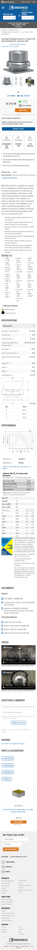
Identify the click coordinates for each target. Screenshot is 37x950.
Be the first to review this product (13, 744)
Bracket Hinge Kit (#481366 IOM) (15, 629)
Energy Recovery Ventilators (25, 885)
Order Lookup (25, 2)
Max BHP (4, 501)
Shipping (6, 946)
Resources (5, 908)
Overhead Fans (4, 890)
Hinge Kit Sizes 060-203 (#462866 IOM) (16, 626)
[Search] (14, 18)
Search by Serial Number (6, 899)
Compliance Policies (24, 946)
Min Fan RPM (6, 507)
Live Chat (3, 927)
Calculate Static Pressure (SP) (8, 915)
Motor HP (5, 498)
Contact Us (3, 929)
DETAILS (18, 26)
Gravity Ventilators (23, 880)
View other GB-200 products (9, 178)
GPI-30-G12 (19, 806)
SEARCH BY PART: (8, 14)
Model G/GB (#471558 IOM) (13, 622)
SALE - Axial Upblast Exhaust (7, 881)
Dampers (20, 883)
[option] (7, 81)
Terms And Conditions (14, 946)
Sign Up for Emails (10, 849)
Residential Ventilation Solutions (26, 890)
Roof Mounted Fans (5, 883)
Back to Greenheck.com (9, 2)
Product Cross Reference (6, 920)
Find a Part (5, 897)
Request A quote (18, 129)
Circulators (3, 892)
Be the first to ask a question (11, 46)
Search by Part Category (6, 904)
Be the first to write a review (17, 44)
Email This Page (25, 96)
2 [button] (18, 92)
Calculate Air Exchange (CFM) (8, 913)
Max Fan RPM (6, 504)
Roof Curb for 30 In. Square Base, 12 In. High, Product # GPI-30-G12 (18, 810)
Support (4, 925)
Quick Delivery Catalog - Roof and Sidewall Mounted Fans (20, 604)
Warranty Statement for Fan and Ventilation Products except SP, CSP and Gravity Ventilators (18, 611)
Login (33, 2)
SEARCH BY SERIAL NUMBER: (27, 13)
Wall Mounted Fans (5, 885)
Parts (20, 892)
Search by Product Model (7, 901)
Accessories (21, 887)
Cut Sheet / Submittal (13, 599)
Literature (3, 911)
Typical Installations (5, 918)
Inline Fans (3, 888)
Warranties (21, 929)
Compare (12, 96)
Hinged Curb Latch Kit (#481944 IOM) (16, 633)
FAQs (20, 931)
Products (5, 878)
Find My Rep (4, 932)
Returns (20, 927)
